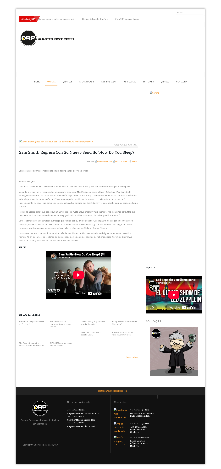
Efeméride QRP (86, 81)
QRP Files (67, 81)
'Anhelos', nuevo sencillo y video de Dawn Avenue (122, 333)
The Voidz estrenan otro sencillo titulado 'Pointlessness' (32, 344)
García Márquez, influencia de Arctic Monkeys (139, 443)
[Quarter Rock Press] (47, 38)
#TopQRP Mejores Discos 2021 (81, 426)
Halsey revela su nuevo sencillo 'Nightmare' (124, 322)
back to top (132, 357)
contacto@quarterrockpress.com (112, 391)
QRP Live (165, 81)
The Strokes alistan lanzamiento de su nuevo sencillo (60, 324)
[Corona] (174, 115)
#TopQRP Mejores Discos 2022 (81, 420)
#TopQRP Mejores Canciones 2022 (83, 413)
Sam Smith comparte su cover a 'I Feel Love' (31, 322)
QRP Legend (130, 81)
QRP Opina (148, 81)
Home (37, 81)
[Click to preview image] (78, 142)
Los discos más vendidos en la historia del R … (142, 414)
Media (134, 161)
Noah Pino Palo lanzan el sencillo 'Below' (91, 333)
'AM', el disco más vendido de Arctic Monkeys (138, 429)
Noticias (51, 81)
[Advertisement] (134, 49)
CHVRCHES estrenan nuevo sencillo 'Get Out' (61, 344)
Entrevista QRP (109, 81)
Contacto (181, 81)
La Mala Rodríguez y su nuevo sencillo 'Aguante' (93, 322)
